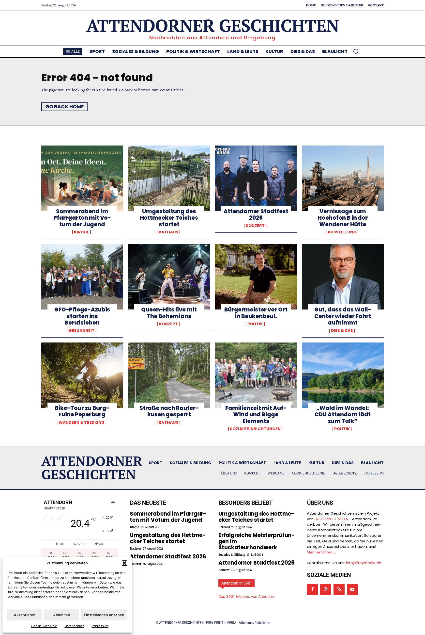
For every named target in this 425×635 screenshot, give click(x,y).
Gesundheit (81, 331)
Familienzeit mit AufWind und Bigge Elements (256, 414)
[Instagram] (325, 589)
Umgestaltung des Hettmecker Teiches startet (169, 218)
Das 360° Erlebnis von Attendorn (246, 596)
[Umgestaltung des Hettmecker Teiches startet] (169, 178)
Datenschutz (74, 626)
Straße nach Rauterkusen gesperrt (169, 411)
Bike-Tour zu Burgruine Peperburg (82, 411)
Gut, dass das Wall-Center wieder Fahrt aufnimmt (342, 316)
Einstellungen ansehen (104, 615)
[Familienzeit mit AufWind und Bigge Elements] (256, 375)
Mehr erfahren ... (321, 552)
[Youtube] (352, 589)
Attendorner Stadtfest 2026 (256, 215)
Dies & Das (342, 331)
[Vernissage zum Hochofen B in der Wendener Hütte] (343, 178)
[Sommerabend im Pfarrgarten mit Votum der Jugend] (82, 178)
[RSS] (339, 589)
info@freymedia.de (363, 562)
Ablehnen (61, 615)
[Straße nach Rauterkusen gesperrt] (169, 375)
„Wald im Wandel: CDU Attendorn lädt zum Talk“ (343, 414)
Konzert (255, 226)
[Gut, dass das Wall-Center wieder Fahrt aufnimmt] (343, 276)
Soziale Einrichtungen (255, 429)
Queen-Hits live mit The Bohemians (169, 313)
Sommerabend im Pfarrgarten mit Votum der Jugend (82, 218)
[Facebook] (312, 589)
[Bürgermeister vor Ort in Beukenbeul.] (256, 276)
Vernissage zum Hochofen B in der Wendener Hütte (343, 218)
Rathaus (168, 232)
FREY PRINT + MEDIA (331, 518)
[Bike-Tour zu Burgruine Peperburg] (82, 375)
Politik (255, 324)
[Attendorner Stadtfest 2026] (256, 178)
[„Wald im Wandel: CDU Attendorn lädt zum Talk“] (343, 375)
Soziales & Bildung (231, 555)
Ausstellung (342, 232)
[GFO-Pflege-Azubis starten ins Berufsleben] (82, 276)
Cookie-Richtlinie (44, 626)
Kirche (81, 232)
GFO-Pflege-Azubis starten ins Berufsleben (82, 316)
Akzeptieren (24, 615)
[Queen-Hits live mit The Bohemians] (169, 276)
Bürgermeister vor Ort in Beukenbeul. (256, 313)
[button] (124, 563)
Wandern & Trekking (82, 422)
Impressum (100, 626)
